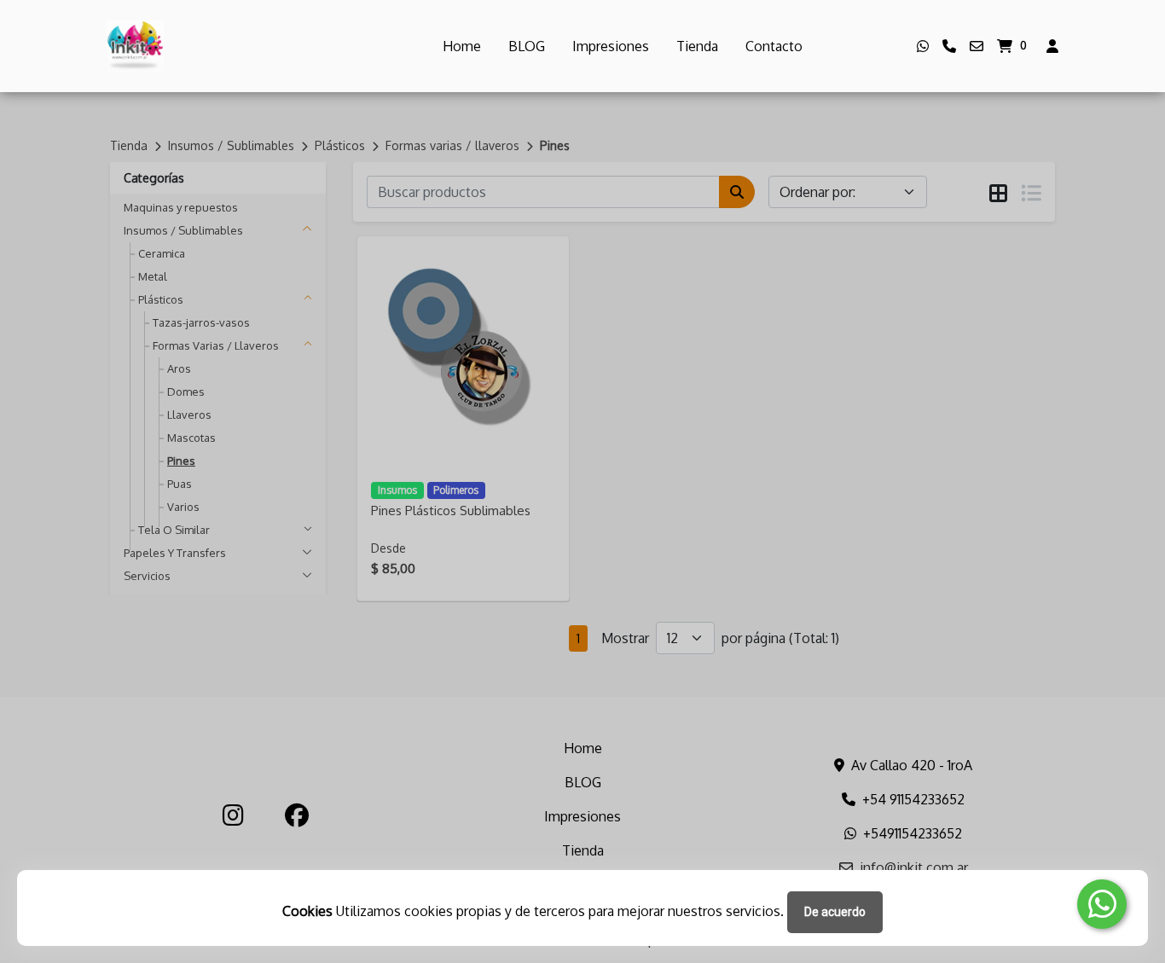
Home (462, 46)
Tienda (697, 46)
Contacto (774, 46)
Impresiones (610, 46)
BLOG (526, 46)
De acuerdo (835, 912)
